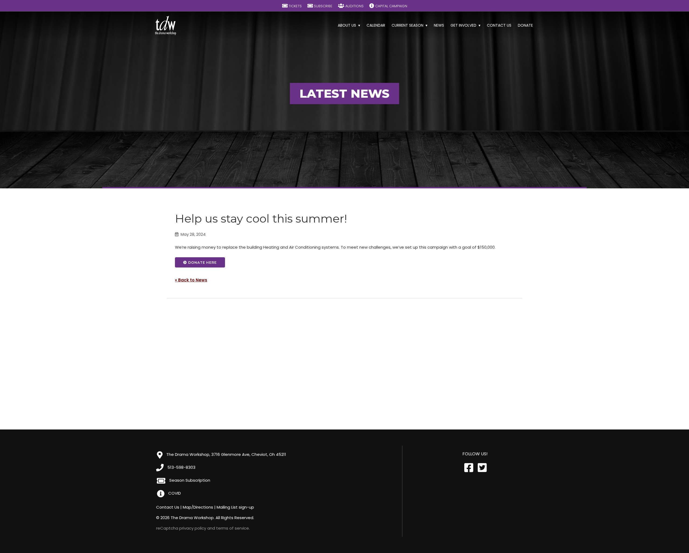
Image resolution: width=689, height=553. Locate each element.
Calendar (376, 25)
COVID (174, 493)
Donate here (202, 262)
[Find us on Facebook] (468, 468)
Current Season (407, 25)
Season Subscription (189, 480)
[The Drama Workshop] (165, 25)
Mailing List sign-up (235, 507)
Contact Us (499, 25)
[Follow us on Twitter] (482, 468)
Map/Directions (198, 507)
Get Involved (463, 25)
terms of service (232, 528)
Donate (525, 25)
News (439, 25)
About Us (347, 25)
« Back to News (191, 280)
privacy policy (192, 528)
